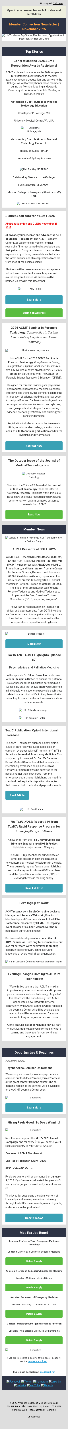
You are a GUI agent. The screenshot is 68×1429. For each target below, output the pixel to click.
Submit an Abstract (34, 312)
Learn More (34, 299)
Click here (58, 3)
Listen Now (34, 643)
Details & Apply (34, 1261)
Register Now (34, 445)
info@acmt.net (47, 1372)
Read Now (34, 514)
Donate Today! (34, 1217)
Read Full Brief (34, 888)
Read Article (17, 795)
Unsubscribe (34, 1416)
